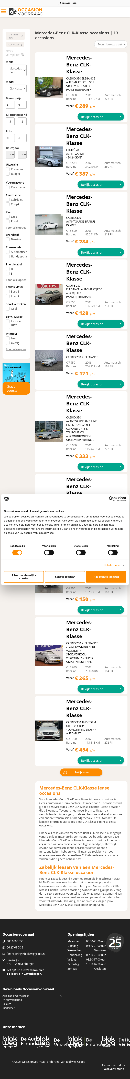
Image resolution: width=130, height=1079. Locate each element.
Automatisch (19, 252)
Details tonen (112, 565)
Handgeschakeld (21, 256)
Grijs (14, 217)
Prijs (9, 131)
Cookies (7, 1003)
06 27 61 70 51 (16, 947)
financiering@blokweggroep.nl (26, 954)
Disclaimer (9, 1008)
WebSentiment (114, 1069)
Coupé (15, 204)
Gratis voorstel (12, 388)
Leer (14, 338)
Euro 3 (15, 291)
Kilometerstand (16, 115)
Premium (17, 169)
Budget (15, 174)
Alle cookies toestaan (106, 576)
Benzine (16, 239)
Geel (14, 309)
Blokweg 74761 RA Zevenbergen (20, 962)
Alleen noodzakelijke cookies (24, 577)
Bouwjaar (12, 148)
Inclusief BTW (16, 323)
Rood (14, 221)
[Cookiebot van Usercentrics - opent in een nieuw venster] (111, 498)
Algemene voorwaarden (16, 995)
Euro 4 (15, 296)
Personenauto (20, 187)
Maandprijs (13, 98)
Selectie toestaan (65, 576)
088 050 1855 (69, 3)
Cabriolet (17, 200)
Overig (15, 343)
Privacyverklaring (12, 999)
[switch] (49, 552)
